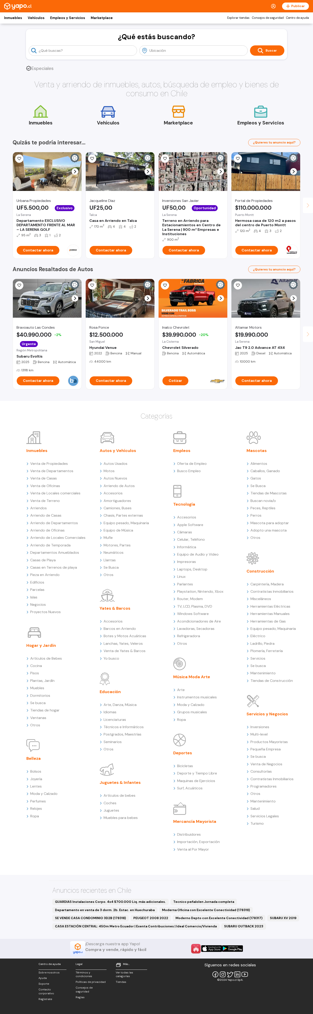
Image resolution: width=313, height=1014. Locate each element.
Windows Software (193, 613)
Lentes (36, 786)
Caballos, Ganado (265, 470)
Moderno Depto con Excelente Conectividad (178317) (219, 918)
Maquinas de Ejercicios (196, 780)
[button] (75, 171)
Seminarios (113, 741)
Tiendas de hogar (45, 710)
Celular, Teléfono (191, 539)
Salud (255, 808)
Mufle (108, 537)
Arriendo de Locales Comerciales (57, 537)
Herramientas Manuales (270, 613)
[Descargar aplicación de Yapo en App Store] (211, 948)
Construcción (260, 571)
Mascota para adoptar (269, 523)
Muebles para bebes (121, 817)
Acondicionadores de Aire (199, 621)
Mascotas (257, 450)
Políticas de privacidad (91, 982)
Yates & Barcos (115, 608)
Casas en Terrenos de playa (53, 567)
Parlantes (185, 584)
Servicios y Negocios (267, 714)
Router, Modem (190, 598)
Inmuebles (13, 18)
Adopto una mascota (268, 530)
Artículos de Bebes (46, 658)
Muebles (37, 688)
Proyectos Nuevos (45, 611)
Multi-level (259, 734)
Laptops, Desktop (192, 569)
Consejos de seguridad (268, 18)
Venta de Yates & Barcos (125, 650)
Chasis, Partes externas (123, 515)
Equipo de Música (118, 530)
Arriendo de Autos (119, 485)
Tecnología (184, 504)
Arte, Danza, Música (120, 704)
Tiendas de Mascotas (268, 493)
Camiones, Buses (118, 508)
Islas (33, 597)
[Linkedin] (237, 974)
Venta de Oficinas (45, 485)
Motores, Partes (117, 545)
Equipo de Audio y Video (198, 554)
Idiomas (110, 712)
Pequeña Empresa (265, 749)
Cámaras (184, 532)
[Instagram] (222, 974)
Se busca (38, 702)
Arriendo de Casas (45, 515)
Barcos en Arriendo (120, 628)
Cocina (36, 665)
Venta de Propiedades (49, 463)
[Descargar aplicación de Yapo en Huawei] (196, 948)
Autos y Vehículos (118, 450)
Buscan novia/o (263, 500)
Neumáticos (114, 552)
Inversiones (259, 727)
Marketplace (102, 18)
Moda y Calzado (44, 793)
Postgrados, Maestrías (122, 734)
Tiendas (121, 982)
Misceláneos (260, 598)
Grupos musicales (192, 712)
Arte (181, 689)
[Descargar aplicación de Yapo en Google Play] (232, 948)
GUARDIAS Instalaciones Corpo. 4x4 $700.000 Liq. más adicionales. (110, 902)
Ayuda (42, 978)
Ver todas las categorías (124, 974)
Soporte (43, 984)
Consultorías (261, 771)
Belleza (33, 758)
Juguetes (111, 810)
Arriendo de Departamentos (54, 523)
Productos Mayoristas (269, 741)
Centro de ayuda (297, 18)
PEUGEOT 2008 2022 (150, 918)
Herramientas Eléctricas (270, 606)
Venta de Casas (43, 478)
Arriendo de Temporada (50, 545)
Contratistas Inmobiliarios (272, 591)
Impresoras (186, 561)
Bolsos (35, 771)
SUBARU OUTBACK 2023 (243, 926)
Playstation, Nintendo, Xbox (200, 591)
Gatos (255, 478)
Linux (181, 576)
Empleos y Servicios (67, 18)
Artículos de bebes (119, 795)
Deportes (182, 753)
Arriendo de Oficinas (47, 530)
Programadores (263, 786)
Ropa (34, 816)
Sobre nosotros (49, 972)
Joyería (36, 779)
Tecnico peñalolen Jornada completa (203, 902)
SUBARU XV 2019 (283, 918)
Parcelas (37, 589)
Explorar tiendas (238, 18)
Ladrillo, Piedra (262, 643)
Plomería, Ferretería (266, 650)
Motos (109, 470)
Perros (255, 515)
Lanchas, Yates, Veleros (123, 643)
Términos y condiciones (84, 974)
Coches (110, 803)
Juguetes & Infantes (120, 782)
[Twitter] (230, 974)
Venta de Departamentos (51, 470)
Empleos (181, 450)
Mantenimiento (263, 673)
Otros (35, 725)
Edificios (37, 582)
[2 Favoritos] (238, 158)
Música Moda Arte (191, 677)
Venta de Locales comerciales (55, 493)
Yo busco (111, 658)
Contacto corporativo (46, 991)
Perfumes (38, 801)
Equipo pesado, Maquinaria (126, 523)
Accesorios (113, 493)
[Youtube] (244, 974)
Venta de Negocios (266, 764)
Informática (186, 547)
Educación (110, 691)
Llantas (110, 560)
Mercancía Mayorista (194, 821)
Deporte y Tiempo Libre (197, 773)
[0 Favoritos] (19, 158)
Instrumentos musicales (197, 697)
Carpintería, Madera (267, 584)
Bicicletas (185, 765)
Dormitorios (40, 695)
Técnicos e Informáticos (124, 727)
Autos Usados (115, 463)
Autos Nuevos (115, 478)
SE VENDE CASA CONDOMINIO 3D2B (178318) (90, 918)
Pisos (34, 673)
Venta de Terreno (45, 500)
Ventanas (38, 717)
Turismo (257, 823)
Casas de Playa (43, 560)
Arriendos (38, 508)
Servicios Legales (264, 816)
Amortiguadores (117, 500)
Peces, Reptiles (262, 508)
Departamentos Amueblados (54, 552)
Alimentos (258, 463)
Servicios (257, 658)
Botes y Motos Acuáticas (125, 636)
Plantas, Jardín (42, 680)
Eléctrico (257, 636)
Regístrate (45, 999)
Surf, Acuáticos (190, 788)
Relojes (36, 808)
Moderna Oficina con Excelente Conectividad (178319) (206, 910)
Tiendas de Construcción (271, 680)
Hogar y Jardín (41, 645)
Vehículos (36, 18)
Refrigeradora (188, 636)
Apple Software (190, 524)
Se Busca (111, 567)
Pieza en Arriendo (45, 574)
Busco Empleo (189, 470)
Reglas (80, 997)
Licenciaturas (115, 719)
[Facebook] (215, 974)
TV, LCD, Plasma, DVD (194, 606)
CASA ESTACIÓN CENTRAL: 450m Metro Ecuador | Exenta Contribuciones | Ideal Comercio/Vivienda (136, 926)
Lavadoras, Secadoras (195, 628)
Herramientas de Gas (268, 621)
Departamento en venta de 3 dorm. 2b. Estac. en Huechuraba (105, 910)
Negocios (38, 604)
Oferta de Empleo (192, 463)
